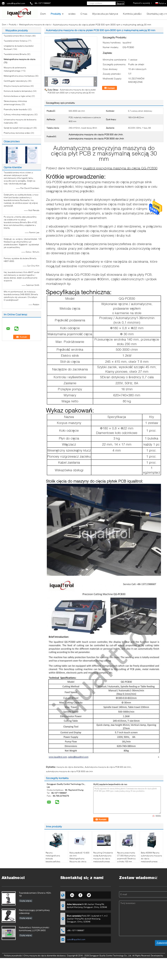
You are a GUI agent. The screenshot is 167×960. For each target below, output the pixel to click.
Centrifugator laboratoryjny (15, 81)
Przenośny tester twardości (16, 109)
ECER (83, 958)
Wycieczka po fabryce (105, 13)
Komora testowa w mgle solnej (17, 96)
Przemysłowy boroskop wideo (17, 133)
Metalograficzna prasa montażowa (19, 76)
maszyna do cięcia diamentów (70, 767)
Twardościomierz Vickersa (15, 41)
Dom (43, 13)
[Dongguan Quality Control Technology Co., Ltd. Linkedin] (72, 894)
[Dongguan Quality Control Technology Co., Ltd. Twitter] (89, 894)
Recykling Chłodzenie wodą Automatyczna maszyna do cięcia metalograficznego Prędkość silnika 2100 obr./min (103, 860)
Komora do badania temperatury (18, 91)
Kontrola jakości (132, 13)
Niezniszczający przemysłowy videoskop (34, 911)
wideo (72, 13)
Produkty (56, 13)
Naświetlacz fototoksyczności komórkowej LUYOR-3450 (34, 929)
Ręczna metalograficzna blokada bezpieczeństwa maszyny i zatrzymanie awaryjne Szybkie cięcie (56, 861)
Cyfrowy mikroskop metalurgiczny (19, 114)
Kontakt (111, 88)
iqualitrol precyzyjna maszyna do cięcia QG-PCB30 (120, 168)
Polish (161, 3)
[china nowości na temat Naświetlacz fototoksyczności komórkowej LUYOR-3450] (8, 932)
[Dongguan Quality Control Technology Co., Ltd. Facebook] (80, 894)
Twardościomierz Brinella (15, 54)
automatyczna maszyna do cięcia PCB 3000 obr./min (69, 771)
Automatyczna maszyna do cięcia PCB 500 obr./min (108, 767)
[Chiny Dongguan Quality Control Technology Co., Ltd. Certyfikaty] (12, 154)
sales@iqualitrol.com (16, 3)
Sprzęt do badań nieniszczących (18, 128)
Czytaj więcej (26, 901)
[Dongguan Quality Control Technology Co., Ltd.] (20, 13)
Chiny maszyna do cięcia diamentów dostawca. (45, 955)
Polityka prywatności (13, 955)
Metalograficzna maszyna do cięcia (35, 24)
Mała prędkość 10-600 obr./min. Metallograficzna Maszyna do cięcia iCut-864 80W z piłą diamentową (79, 860)
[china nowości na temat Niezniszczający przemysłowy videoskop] (8, 915)
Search (120, 3)
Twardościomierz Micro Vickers (18, 36)
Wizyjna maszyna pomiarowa (17, 86)
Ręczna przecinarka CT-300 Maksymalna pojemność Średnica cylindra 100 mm (126, 857)
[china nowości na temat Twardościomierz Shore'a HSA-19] (8, 898)
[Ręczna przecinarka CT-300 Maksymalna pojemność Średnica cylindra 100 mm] (127, 840)
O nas (83, 13)
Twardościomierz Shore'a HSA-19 (35, 894)
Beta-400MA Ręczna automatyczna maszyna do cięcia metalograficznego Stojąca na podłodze (151, 858)
